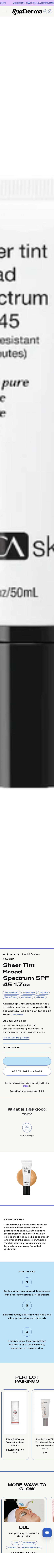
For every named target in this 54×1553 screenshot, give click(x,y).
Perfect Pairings (27, 1379)
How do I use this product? (16, 1038)
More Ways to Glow (27, 1487)
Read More (18, 1015)
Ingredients (11, 1048)
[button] (45, 11)
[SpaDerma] (27, 12)
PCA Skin (9, 959)
